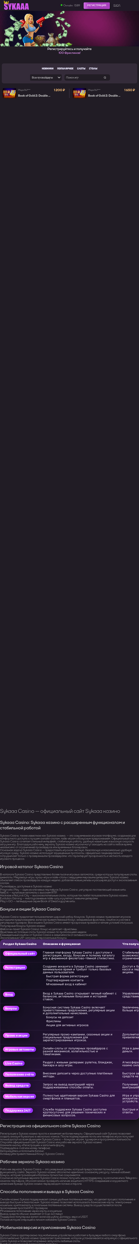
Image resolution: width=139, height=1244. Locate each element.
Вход (116, 5)
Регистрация (96, 5)
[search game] (105, 77)
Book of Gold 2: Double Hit (35, 95)
